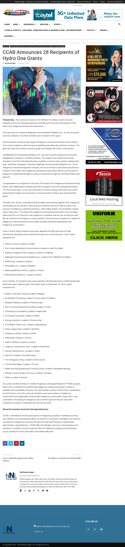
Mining (103, 30)
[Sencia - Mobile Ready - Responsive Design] (104, 187)
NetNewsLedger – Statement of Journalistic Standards (31, 2)
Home (7, 24)
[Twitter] (10, 443)
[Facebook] (5, 443)
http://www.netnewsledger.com (30, 476)
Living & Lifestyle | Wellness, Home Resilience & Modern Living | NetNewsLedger (42, 30)
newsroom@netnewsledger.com (56, 531)
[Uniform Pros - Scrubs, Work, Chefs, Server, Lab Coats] (104, 225)
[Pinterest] (16, 443)
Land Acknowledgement (114, 2)
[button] (119, 24)
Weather (44, 24)
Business (8, 36)
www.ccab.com (46, 431)
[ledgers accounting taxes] (104, 146)
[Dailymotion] (22, 490)
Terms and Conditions (84, 2)
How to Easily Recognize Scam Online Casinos (18, 459)
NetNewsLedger (10, 63)
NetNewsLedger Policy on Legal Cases (62, 2)
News (15, 24)
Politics (90, 30)
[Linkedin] (22, 443)
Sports (57, 24)
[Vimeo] (44, 490)
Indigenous (29, 24)
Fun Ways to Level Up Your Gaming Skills (64, 458)
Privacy (95, 2)
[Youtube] (48, 490)
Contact (102, 2)
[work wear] (104, 104)
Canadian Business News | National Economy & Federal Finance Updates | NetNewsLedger (49, 43)
